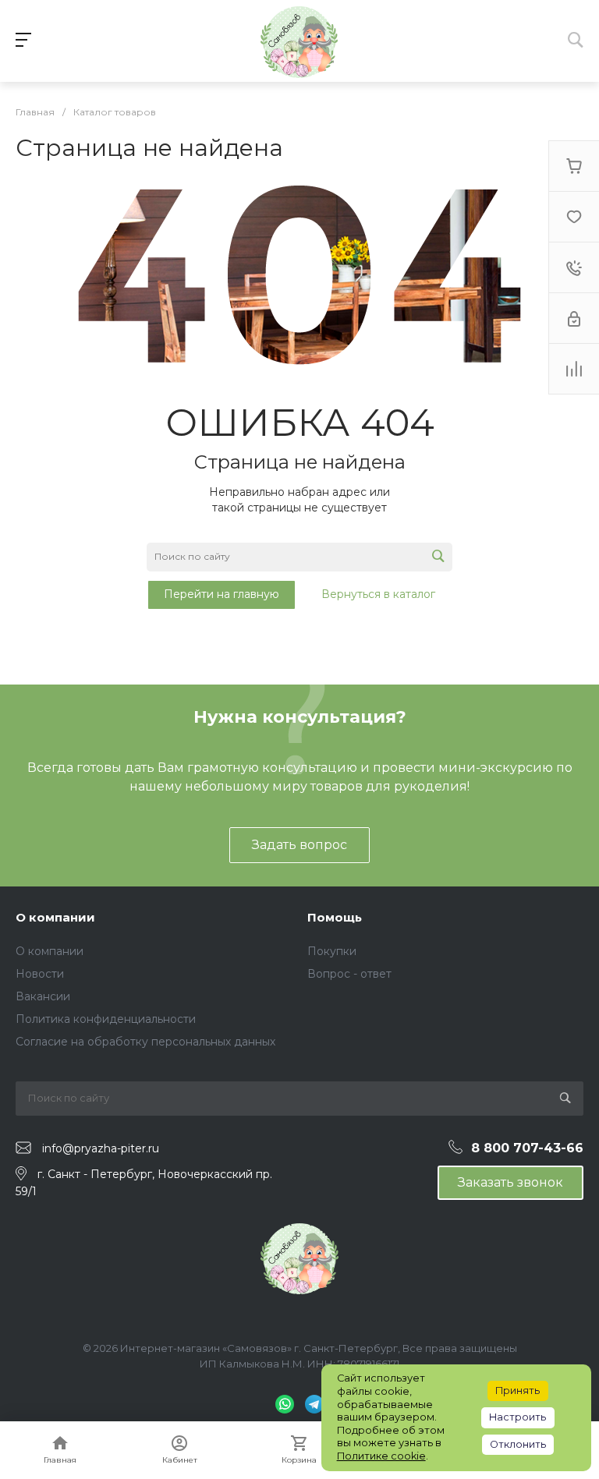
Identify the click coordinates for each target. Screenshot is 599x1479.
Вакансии (43, 996)
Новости (40, 974)
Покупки (331, 951)
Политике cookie (381, 1456)
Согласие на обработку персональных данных (145, 1042)
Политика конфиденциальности (106, 1019)
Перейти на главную (221, 594)
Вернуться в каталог (378, 594)
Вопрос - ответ (349, 974)
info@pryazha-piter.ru (100, 1148)
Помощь (334, 917)
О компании (55, 917)
